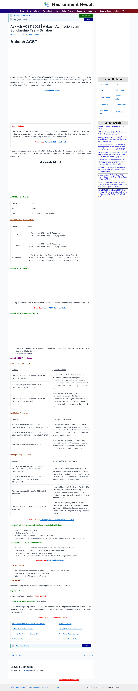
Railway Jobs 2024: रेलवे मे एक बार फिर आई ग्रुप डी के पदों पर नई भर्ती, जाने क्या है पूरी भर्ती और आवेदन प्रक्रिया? (112, 169)
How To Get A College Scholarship (25, 634)
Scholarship (104, 105)
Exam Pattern (120, 105)
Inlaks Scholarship (65, 624)
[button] (123, 10)
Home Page (119, 112)
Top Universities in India (68, 639)
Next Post (88, 655)
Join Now (88, 20)
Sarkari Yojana (105, 97)
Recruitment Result (73, 4)
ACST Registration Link (56, 560)
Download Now (86, 16)
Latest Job (104, 84)
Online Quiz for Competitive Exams (25, 639)
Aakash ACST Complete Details (55, 308)
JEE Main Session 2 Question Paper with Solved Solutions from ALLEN (112, 133)
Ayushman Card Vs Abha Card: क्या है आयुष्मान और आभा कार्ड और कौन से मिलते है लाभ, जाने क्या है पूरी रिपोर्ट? (112, 177)
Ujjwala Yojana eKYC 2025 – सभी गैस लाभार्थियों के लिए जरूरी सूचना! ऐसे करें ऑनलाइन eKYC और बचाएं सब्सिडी (112, 139)
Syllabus (118, 84)
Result (102, 90)
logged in (24, 670)
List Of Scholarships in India (22, 629)
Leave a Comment (17, 34)
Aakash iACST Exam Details (56, 142)
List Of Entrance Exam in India (70, 629)
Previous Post (15, 655)
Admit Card (119, 90)
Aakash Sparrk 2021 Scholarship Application (57, 520)
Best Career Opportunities (69, 634)
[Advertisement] (69, 685)
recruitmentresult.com (51, 90)
